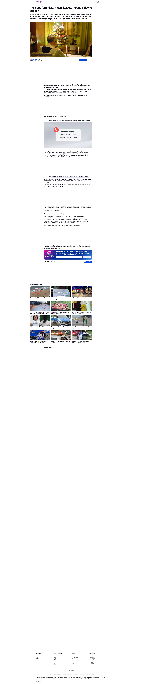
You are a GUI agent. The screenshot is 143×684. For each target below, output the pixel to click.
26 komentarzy (83, 60)
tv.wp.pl (37, 657)
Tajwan (55, 662)
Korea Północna (56, 654)
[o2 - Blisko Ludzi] (41, 2)
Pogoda (67, 1)
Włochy (55, 659)
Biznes (71, 1)
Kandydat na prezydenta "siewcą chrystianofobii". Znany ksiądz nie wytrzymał (70, 176)
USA (54, 663)
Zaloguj (102, 1)
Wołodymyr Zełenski (92, 662)
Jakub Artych (35, 59)
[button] (97, 2)
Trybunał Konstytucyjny (75, 659)
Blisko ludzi (45, 1)
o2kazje (52, 1)
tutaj (57, 681)
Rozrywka (61, 1)
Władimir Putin (91, 657)
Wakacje (73, 663)
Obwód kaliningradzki (75, 657)
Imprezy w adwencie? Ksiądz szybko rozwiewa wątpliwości (65, 225)
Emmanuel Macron (92, 658)
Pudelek (37, 658)
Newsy (73, 654)
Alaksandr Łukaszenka (92, 659)
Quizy (56, 1)
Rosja (55, 658)
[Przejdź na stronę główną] (37, 2)
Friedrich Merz (91, 663)
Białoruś (55, 665)
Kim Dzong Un (91, 654)
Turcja (55, 657)
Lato (72, 662)
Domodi (37, 654)
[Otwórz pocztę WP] (94, 2)
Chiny (72, 658)
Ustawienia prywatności (89, 674)
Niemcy (55, 664)
